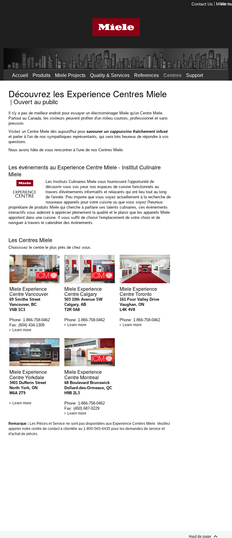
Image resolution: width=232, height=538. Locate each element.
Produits (41, 75)
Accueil (20, 75)
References (146, 75)
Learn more (21, 330)
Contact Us (202, 4)
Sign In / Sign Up (58, 82)
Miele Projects (70, 75)
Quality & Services (110, 75)
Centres (172, 75)
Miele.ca (224, 4)
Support (194, 75)
